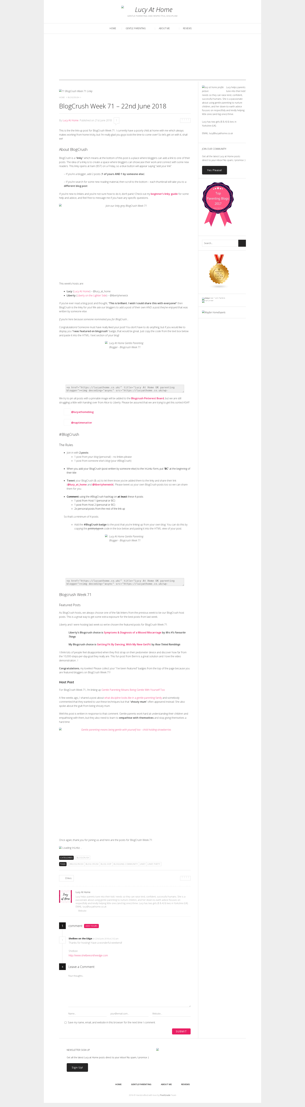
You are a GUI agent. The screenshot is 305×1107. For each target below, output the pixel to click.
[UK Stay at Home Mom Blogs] (219, 287)
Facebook (95, 11)
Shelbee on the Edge (80, 938)
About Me (164, 28)
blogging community (126, 864)
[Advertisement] (152, 58)
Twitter (67, 11)
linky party (154, 864)
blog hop (106, 864)
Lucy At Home (70, 120)
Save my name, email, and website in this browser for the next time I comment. (112, 1022)
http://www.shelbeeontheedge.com (88, 955)
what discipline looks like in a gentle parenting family (133, 697)
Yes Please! (214, 170)
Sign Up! (77, 1067)
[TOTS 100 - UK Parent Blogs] (215, 297)
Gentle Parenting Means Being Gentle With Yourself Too (133, 690)
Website (82, 910)
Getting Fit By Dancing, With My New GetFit (124, 644)
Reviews (187, 28)
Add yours (91, 926)
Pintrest (86, 11)
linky (143, 864)
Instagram (76, 11)
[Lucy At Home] (152, 9)
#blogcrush (77, 864)
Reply (123, 938)
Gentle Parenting (136, 28)
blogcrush (83, 857)
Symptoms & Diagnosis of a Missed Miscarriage (132, 632)
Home (113, 28)
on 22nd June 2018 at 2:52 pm (106, 938)
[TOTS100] (207, 300)
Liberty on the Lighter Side (91, 295)
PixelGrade (165, 1095)
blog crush (92, 864)
